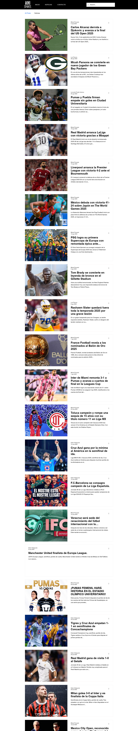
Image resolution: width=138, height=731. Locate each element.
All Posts (28, 13)
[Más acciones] (109, 23)
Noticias (37, 13)
